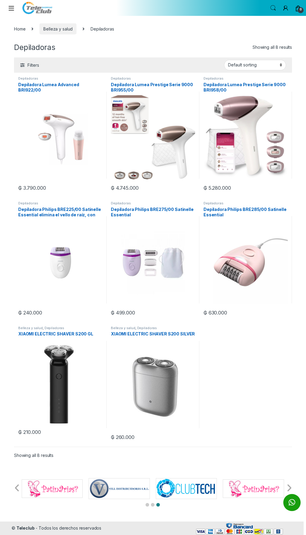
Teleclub (25, 528)
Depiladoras (28, 78)
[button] (147, 505)
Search (273, 8)
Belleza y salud (58, 28)
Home (19, 28)
